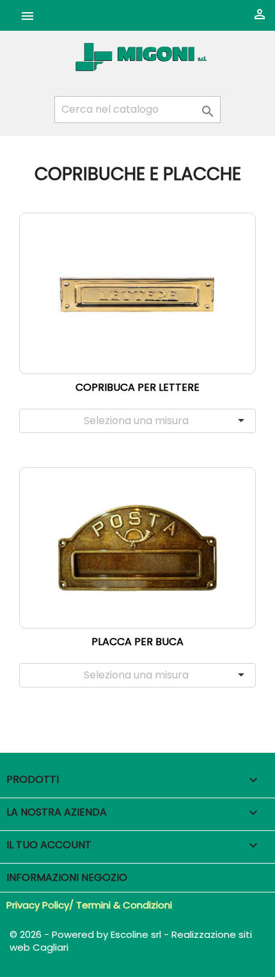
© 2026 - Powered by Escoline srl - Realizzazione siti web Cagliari (131, 941)
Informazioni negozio (66, 877)
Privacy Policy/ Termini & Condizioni (89, 905)
